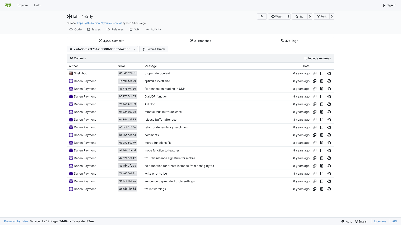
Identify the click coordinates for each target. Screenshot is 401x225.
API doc (150, 104)
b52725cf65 (127, 96)
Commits (113, 40)
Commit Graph (155, 49)
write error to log (156, 173)
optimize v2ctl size (157, 81)
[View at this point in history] (329, 73)
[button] (277, 16)
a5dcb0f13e (127, 127)
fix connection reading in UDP (165, 88)
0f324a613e (127, 111)
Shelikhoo (80, 73)
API (394, 221)
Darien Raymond (85, 81)
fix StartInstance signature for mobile (170, 158)
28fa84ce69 (127, 104)
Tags (291, 40)
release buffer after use (160, 119)
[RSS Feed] (262, 16)
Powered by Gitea (16, 221)
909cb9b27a (127, 181)
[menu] (346, 221)
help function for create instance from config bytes (179, 166)
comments (152, 135)
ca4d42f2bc (127, 165)
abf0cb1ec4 (127, 150)
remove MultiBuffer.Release (163, 112)
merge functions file (158, 142)
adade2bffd (127, 188)
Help (37, 5)
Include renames (319, 58)
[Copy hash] (315, 73)
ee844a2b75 (127, 119)
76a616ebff (127, 173)
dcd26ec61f (127, 158)
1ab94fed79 (127, 80)
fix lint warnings (155, 189)
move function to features (162, 150)
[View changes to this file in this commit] (322, 73)
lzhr (76, 16)
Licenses (380, 221)
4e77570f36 (127, 88)
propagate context (157, 73)
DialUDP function (156, 96)
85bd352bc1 (127, 73)
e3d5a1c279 (127, 142)
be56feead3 (127, 134)
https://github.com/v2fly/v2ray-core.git (99, 23)
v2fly (88, 16)
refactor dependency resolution (166, 127)
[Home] (8, 5)
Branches (202, 40)
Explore (23, 5)
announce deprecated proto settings (170, 181)
